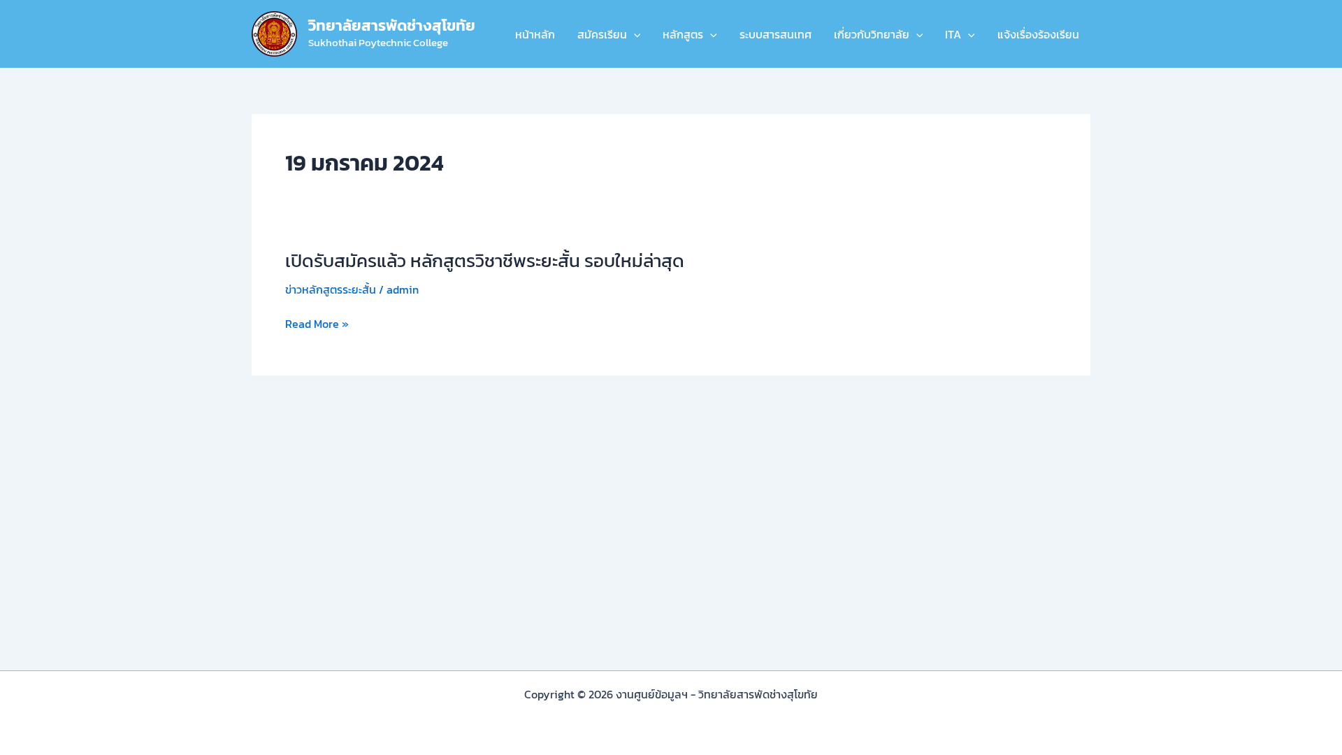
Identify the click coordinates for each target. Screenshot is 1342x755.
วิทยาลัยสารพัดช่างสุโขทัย (391, 25)
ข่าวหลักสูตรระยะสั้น (330, 289)
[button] (634, 34)
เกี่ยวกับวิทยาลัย (871, 34)
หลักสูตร (683, 34)
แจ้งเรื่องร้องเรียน (1038, 34)
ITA (953, 34)
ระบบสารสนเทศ (775, 34)
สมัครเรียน (602, 34)
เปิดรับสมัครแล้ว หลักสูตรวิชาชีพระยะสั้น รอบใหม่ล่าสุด (484, 260)
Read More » (317, 324)
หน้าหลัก (535, 34)
